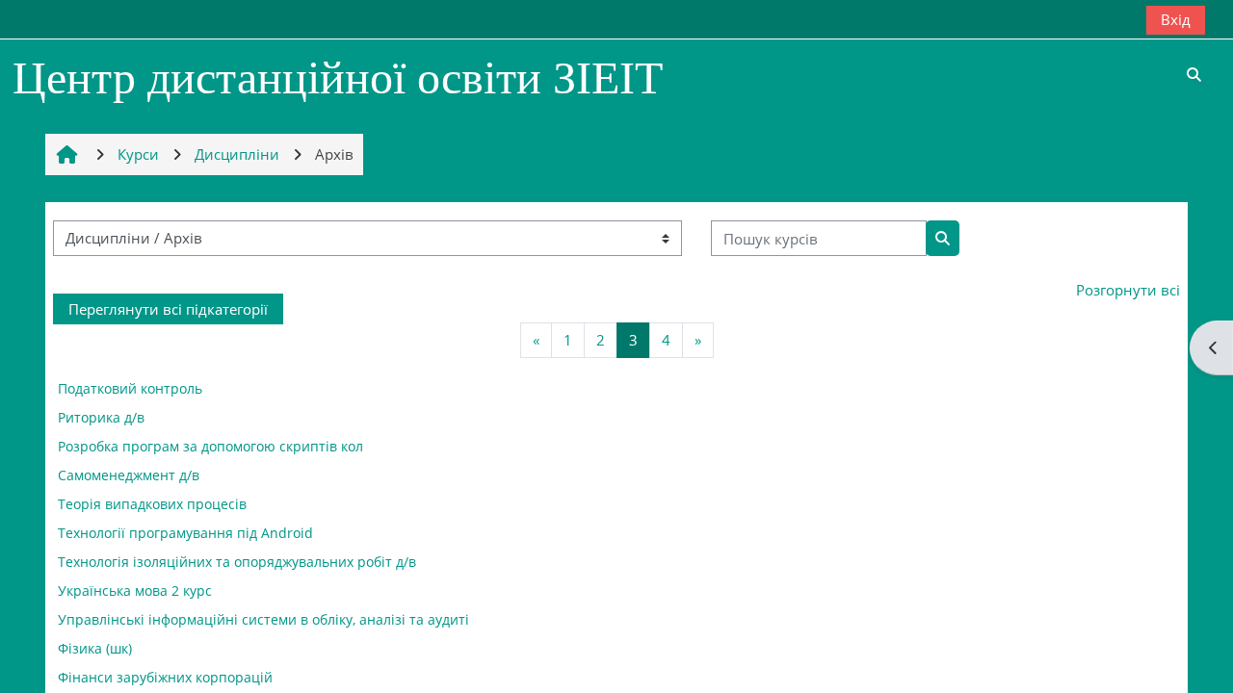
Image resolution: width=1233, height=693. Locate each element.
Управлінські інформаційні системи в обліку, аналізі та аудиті (263, 619)
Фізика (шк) (95, 648)
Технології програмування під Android (185, 533)
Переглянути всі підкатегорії (168, 309)
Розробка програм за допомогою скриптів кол (210, 446)
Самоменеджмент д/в (128, 475)
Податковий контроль (130, 388)
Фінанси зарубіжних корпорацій (165, 677)
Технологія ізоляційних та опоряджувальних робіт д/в (237, 561)
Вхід (1176, 19)
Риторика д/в (101, 417)
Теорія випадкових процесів (152, 504)
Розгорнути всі (1128, 289)
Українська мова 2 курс (135, 590)
